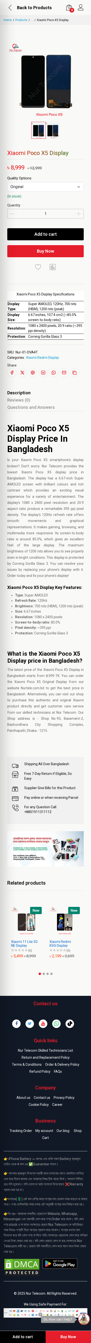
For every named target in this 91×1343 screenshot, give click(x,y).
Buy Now (45, 251)
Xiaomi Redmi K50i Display (26, 944)
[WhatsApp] (56, 1024)
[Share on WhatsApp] (53, 372)
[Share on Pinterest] (32, 372)
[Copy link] (74, 372)
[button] (40, 974)
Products (21, 20)
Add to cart (45, 234)
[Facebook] (16, 1024)
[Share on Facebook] (11, 372)
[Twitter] (29, 1024)
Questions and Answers (31, 407)
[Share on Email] (64, 372)
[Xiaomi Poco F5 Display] (69, 922)
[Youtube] (43, 1024)
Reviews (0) (18, 400)
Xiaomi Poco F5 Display (66, 944)
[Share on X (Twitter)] (22, 372)
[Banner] (45, 849)
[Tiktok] (70, 1024)
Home (8, 20)
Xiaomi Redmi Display (42, 358)
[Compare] (53, 267)
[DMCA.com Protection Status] (22, 1267)
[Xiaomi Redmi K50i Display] (31, 922)
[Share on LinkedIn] (43, 372)
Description (19, 392)
